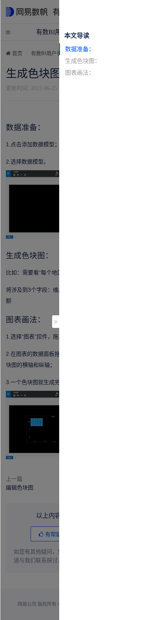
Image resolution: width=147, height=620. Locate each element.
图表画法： (79, 72)
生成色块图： (82, 60)
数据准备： (79, 49)
